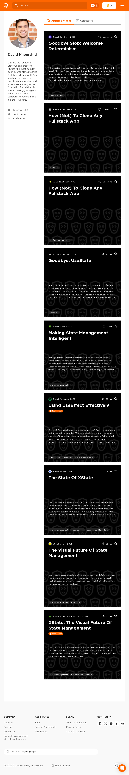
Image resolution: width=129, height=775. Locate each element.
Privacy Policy (73, 727)
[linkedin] (100, 723)
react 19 (53, 313)
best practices (57, 95)
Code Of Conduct (75, 731)
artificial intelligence (59, 240)
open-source (77, 530)
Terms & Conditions (76, 722)
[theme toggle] (94, 5)
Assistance (42, 717)
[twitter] (105, 723)
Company (10, 717)
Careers (8, 727)
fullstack (54, 168)
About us (9, 722)
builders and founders (97, 530)
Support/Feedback (45, 727)
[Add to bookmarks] (114, 37)
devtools (75, 602)
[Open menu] (122, 5)
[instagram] (111, 723)
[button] (59, 20)
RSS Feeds (41, 731)
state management (59, 385)
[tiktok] (117, 723)
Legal (70, 717)
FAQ (37, 722)
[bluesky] (122, 723)
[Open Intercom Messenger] (122, 768)
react (52, 457)
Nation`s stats (62, 765)
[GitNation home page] (6, 5)
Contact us (9, 731)
